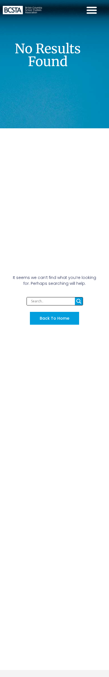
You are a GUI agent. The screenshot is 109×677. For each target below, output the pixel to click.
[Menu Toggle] (91, 10)
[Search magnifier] (79, 301)
